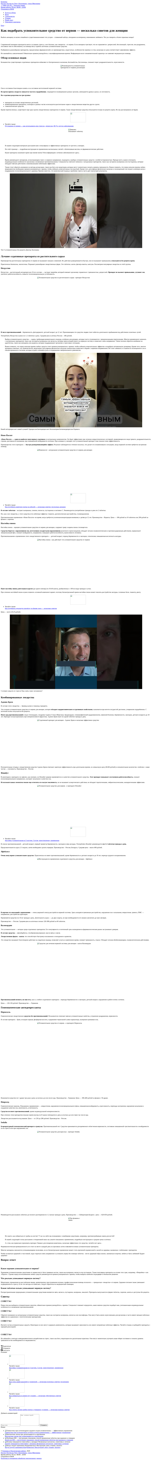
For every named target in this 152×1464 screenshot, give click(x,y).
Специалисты (10, 16)
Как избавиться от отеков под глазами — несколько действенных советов (35, 1396)
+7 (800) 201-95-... (13, 5)
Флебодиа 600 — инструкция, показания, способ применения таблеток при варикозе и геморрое (39, 1440)
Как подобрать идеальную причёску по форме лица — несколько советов (31, 608)
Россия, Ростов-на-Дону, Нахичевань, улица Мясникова (20, 3)
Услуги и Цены (10, 13)
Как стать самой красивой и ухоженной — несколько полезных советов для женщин (39, 1382)
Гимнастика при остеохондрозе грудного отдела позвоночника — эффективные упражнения (38, 1432)
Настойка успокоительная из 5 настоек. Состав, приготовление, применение (32, 840)
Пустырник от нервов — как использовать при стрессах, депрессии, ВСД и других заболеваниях (39, 126)
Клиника (4, 2)
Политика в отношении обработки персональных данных (21, 1458)
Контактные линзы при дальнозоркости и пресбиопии (24, 1436)
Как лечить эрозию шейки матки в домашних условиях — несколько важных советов (39, 1410)
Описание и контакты (12, 22)
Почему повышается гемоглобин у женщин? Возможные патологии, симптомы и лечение (37, 1444)
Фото (7, 14)
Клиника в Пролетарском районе (14, 1451)
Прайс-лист (9, 20)
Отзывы (8, 18)
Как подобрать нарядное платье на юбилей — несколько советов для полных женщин (35, 507)
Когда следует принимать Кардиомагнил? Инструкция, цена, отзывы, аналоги (32, 1447)
